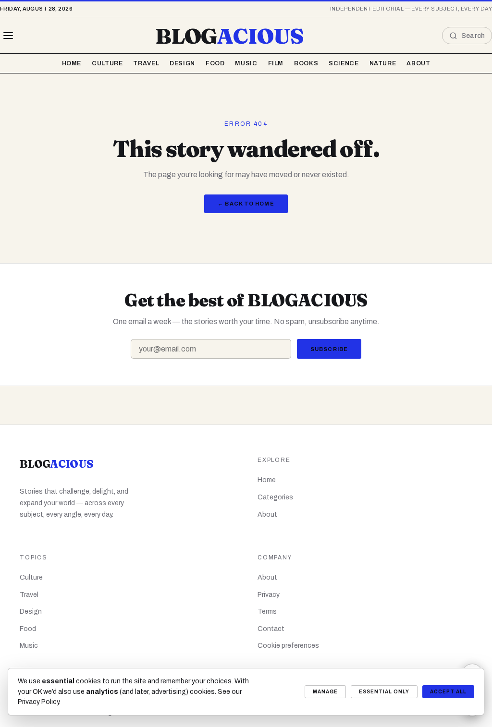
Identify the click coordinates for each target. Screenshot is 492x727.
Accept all (448, 691)
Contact (271, 628)
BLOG (229, 36)
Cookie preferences (288, 645)
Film (276, 63)
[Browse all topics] (8, 35)
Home (72, 63)
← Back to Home (246, 203)
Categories (275, 497)
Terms (267, 611)
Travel (146, 63)
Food (215, 63)
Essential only (384, 691)
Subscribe (329, 349)
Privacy (269, 594)
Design (182, 63)
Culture (107, 63)
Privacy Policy (38, 701)
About (418, 63)
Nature (382, 63)
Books (306, 63)
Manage (325, 691)
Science (343, 63)
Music (246, 63)
